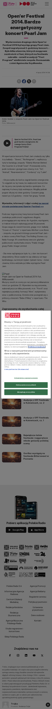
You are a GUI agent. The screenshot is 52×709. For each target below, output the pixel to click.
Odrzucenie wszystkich (26, 385)
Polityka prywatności (36, 347)
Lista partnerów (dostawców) (16, 369)
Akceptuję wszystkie (26, 392)
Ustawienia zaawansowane (26, 378)
